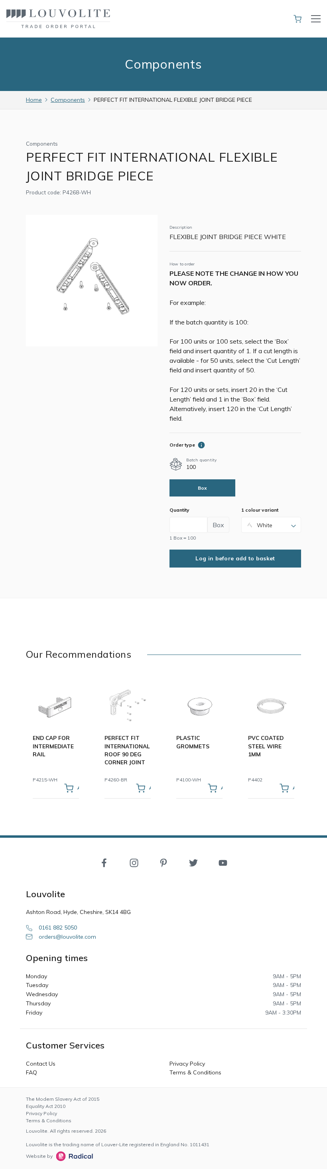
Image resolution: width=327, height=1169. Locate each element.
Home (34, 99)
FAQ (31, 1072)
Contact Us (40, 1063)
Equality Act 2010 (45, 1106)
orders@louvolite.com (67, 936)
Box (202, 488)
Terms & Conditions (195, 1072)
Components (68, 99)
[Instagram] (134, 862)
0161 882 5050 (58, 927)
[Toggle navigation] (316, 18)
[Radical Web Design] (73, 1156)
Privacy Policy (187, 1063)
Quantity (179, 510)
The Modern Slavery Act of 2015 (62, 1099)
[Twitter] (193, 862)
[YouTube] (223, 862)
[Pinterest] (163, 862)
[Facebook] (104, 862)
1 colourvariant (259, 510)
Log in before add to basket (235, 558)
